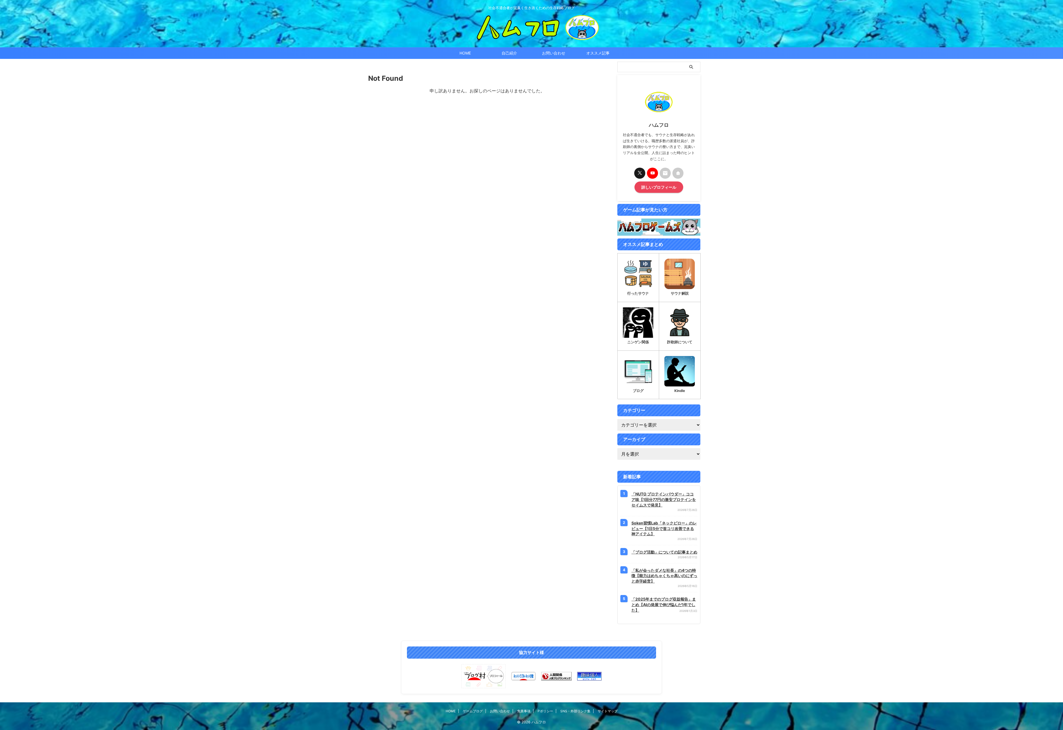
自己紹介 (509, 53)
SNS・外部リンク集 (575, 711)
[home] (677, 173)
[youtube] (652, 173)
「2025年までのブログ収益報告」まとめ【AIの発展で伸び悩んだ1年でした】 (663, 604)
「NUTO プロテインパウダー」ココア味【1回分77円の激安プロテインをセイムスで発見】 (663, 499)
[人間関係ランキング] (556, 676)
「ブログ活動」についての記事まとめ (664, 552)
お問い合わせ (553, 53)
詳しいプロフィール (658, 187)
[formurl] (665, 173)
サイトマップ (608, 711)
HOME (465, 53)
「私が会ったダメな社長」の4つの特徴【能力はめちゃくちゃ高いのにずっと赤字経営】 (664, 575)
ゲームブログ (473, 711)
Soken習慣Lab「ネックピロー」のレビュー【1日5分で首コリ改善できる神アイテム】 (664, 528)
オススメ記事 (598, 53)
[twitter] (639, 173)
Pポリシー (545, 711)
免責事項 (523, 711)
